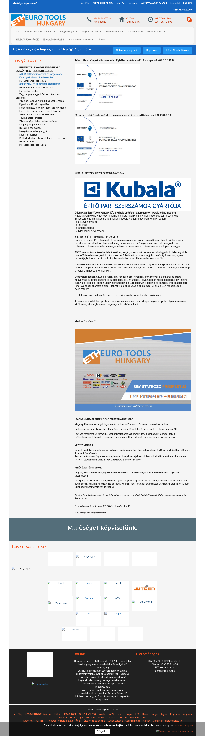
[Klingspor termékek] (88, 619)
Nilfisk (101, 717)
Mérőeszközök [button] (114, 31)
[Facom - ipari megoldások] (60, 603)
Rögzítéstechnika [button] (91, 31)
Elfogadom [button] (102, 731)
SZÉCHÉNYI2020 (138, 717)
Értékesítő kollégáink (94, 720)
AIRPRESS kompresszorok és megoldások (40, 74)
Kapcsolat (175, 3)
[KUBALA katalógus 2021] (88, 559)
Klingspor (187, 714)
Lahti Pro (111, 717)
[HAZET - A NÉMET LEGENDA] (116, 588)
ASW (111, 714)
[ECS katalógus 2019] (60, 559)
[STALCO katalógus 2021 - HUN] (144, 559)
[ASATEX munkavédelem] (74, 634)
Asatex (103, 714)
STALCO (122, 717)
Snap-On (63, 717)
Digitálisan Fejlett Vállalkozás (167, 720)
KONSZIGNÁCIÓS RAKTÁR (38, 714)
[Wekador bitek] (88, 603)
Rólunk (132, 3)
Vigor (81, 717)
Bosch (120, 714)
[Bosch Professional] (60, 588)
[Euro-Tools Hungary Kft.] (133, 370)
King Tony (175, 714)
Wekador (90, 717)
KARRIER (40, 720)
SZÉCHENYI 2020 (88, 714)
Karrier (146, 720)
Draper (129, 714)
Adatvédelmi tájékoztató (81, 39)
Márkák (120, 3)
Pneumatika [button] (134, 31)
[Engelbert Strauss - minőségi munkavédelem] (102, 634)
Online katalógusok (126, 50)
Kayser (164, 714)
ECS (137, 714)
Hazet (145, 714)
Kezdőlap (85, 3)
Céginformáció (132, 720)
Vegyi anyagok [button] (67, 31)
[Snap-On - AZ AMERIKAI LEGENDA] (116, 619)
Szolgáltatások (115, 720)
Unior (73, 717)
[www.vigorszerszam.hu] (88, 588)
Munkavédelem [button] (155, 31)
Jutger (154, 714)
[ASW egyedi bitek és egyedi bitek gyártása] (116, 603)
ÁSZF (102, 39)
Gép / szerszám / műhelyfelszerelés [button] (35, 31)
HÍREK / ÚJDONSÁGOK (65, 714)
